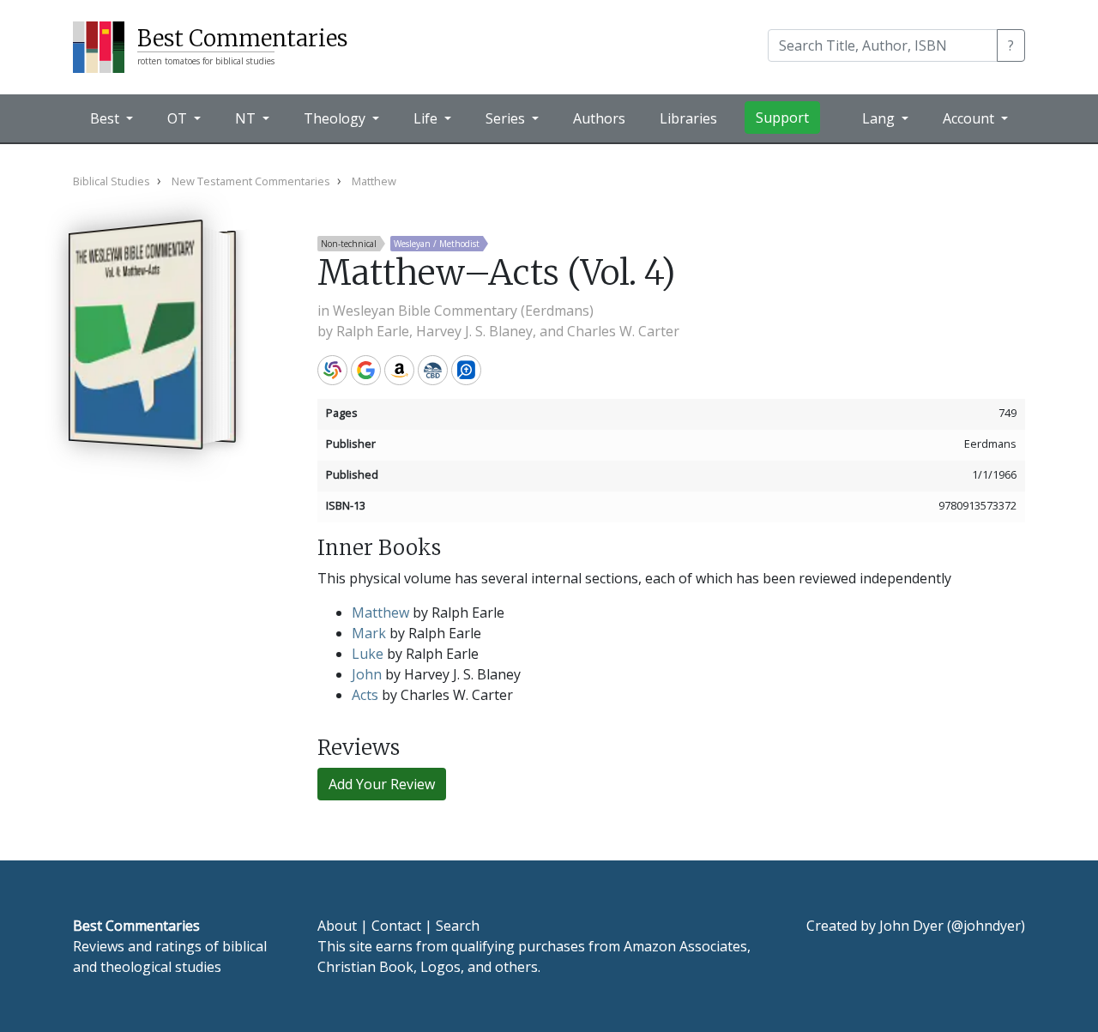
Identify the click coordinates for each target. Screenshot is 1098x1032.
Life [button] (427, 118)
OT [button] (178, 118)
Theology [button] (336, 118)
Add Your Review (382, 784)
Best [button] (106, 118)
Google (366, 370)
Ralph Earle (372, 331)
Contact (396, 925)
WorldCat (332, 370)
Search (458, 925)
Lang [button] (880, 118)
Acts (365, 694)
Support (782, 117)
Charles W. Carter (623, 331)
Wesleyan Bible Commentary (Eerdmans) (463, 310)
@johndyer (986, 925)
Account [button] (970, 118)
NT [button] (247, 118)
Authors (599, 118)
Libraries (688, 118)
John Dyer (911, 925)
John (367, 674)
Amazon (399, 370)
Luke (367, 653)
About (337, 925)
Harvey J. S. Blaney (474, 331)
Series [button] (507, 118)
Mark (369, 633)
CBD (433, 370)
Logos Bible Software (466, 370)
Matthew (380, 612)
